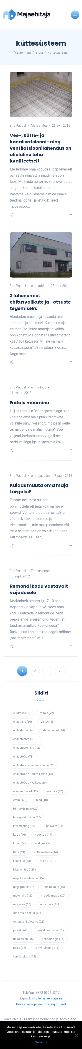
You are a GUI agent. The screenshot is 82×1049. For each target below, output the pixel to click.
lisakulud (22, 861)
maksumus (54, 887)
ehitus (48, 721)
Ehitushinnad (40, 571)
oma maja (49, 904)
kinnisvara (53, 826)
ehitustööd (38, 286)
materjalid (22, 895)
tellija (19, 947)
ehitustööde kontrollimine (33, 774)
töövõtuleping (47, 947)
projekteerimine (50, 930)
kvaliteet (43, 843)
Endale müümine (29, 402)
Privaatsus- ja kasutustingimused (41, 1004)
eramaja (55, 791)
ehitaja (46, 713)
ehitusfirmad (54, 730)
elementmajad (25, 791)
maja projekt (24, 887)
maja (46, 861)
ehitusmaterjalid (26, 747)
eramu (20, 800)
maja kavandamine (28, 878)
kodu (19, 834)
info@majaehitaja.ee (47, 998)
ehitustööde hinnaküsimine (34, 765)
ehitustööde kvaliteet (30, 782)
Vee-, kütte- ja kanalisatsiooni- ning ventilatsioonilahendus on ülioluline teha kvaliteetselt (40, 148)
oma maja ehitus (27, 913)
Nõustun (41, 1042)
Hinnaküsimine (25, 808)
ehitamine (22, 721)
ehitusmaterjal (25, 739)
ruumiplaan (23, 939)
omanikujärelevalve (28, 921)
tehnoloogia (53, 939)
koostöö (43, 834)
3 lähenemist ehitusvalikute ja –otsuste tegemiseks (40, 302)
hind (42, 800)
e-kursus (22, 713)
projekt (20, 930)
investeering (24, 826)
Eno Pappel (18, 125)
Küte (19, 852)
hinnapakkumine (27, 817)
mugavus (22, 904)
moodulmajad (53, 895)
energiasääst (40, 475)
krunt (19, 843)
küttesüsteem (46, 852)
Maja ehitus (39, 125)
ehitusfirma (23, 730)
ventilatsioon (24, 956)
